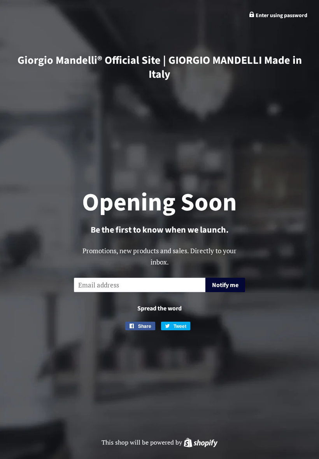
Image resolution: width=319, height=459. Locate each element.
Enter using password (280, 15)
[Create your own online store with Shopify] (200, 442)
